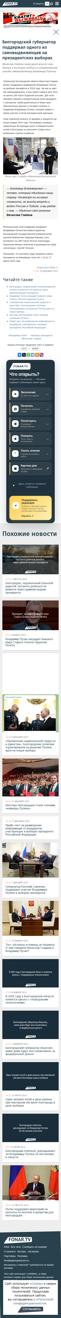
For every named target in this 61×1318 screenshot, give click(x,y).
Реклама (22, 1256)
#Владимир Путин (18, 335)
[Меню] (57, 4)
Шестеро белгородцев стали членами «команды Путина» (28, 316)
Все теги (16, 1247)
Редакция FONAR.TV (47, 267)
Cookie (36, 1284)
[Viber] (41, 355)
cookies (32, 1273)
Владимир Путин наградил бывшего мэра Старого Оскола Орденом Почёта (30, 298)
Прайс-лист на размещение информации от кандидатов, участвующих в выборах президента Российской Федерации (32, 324)
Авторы (21, 1251)
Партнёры (10, 1256)
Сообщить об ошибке (34, 1247)
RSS (6, 1247)
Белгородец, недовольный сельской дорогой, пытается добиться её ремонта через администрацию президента (32, 290)
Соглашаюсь (32, 1309)
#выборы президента (42, 335)
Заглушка (33, 1251)
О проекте (10, 1251)
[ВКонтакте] (19, 355)
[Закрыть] (56, 32)
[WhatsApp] (28, 355)
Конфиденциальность (16, 1260)
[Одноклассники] (37, 355)
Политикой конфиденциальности (33, 1301)
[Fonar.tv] (10, 3)
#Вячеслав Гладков (31, 338)
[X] (24, 355)
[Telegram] (33, 355)
